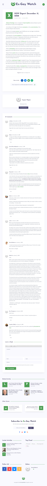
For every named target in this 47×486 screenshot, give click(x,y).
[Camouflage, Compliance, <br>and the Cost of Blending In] (27, 392)
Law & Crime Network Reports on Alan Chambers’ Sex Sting (15, 384)
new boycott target (16, 60)
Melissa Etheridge (10, 23)
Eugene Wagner (26, 100)
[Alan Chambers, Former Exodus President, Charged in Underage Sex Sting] (4, 392)
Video (28, 446)
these (29, 173)
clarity (17, 66)
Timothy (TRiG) (12, 324)
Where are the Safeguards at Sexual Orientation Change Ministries (14, 449)
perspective (24, 66)
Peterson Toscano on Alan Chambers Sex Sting (36, 384)
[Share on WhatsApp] (32, 80)
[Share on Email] (28, 80)
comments (25, 27)
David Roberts (12, 242)
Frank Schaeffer (26, 23)
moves (17, 31)
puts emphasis (18, 35)
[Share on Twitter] (25, 80)
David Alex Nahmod (13, 146)
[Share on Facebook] (22, 80)
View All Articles (23, 107)
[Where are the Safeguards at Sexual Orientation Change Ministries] (4, 450)
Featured (28, 443)
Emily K (10, 255)
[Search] (43, 4)
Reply (11, 130)
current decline (34, 27)
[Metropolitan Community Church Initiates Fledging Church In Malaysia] (12, 408)
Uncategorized (27, 72)
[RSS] (27, 432)
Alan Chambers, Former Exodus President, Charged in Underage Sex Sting (15, 391)
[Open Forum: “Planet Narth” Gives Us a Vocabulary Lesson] (35, 408)
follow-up (23, 41)
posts (14, 52)
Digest (22, 72)
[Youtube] (22, 432)
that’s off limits (20, 186)
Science (33, 443)
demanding (12, 48)
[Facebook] (20, 432)
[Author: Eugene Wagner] (18, 99)
